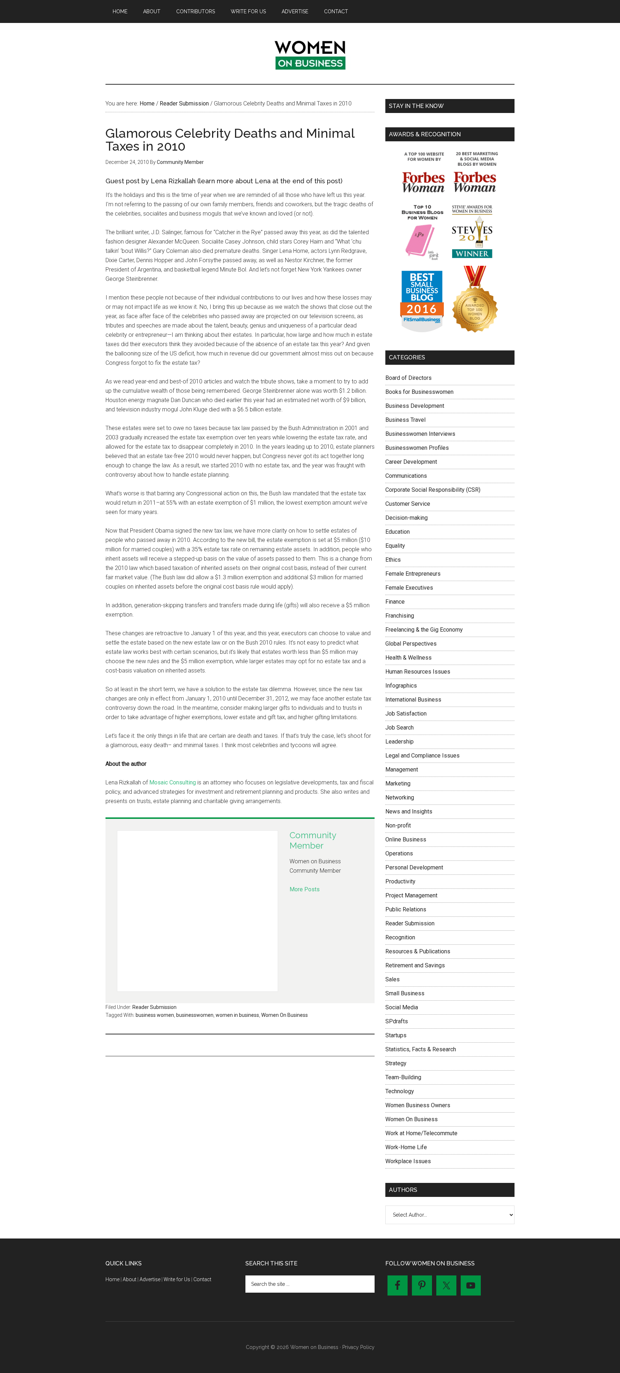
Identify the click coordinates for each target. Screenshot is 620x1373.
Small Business (404, 993)
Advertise (150, 1279)
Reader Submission (154, 1007)
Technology (399, 1091)
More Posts (305, 889)
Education (397, 531)
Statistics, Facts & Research (420, 1049)
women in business (237, 1015)
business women (155, 1015)
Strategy (396, 1063)
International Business (413, 699)
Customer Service (407, 503)
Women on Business (310, 53)
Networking (399, 797)
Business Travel (405, 419)
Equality (395, 545)
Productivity (400, 881)
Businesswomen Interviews (420, 433)
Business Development (414, 405)
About (129, 1279)
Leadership (399, 741)
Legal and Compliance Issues (422, 755)
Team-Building (403, 1077)
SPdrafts (396, 1021)
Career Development (411, 461)
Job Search (399, 727)
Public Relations (405, 909)
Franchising (399, 615)
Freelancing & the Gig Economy (424, 629)
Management (401, 769)
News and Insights (408, 811)
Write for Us (177, 1279)
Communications (406, 475)
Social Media (401, 1007)
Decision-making (406, 517)
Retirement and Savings (415, 965)
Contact (202, 1279)
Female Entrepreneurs (413, 573)
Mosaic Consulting (172, 782)
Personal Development (414, 867)
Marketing (397, 783)
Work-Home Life (406, 1147)
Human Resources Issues (417, 671)
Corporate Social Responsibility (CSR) (432, 489)
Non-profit (398, 825)
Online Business (405, 839)
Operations (399, 853)
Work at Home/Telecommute (421, 1133)
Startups (396, 1035)
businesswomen (194, 1015)
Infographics (401, 685)
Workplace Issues (408, 1161)
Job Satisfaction (406, 713)
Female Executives (409, 587)
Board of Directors (408, 377)
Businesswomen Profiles (417, 447)
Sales (392, 979)
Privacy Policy (358, 1347)
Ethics (393, 559)
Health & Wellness (408, 657)
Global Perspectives (411, 643)
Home (112, 1279)
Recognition (400, 937)
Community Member (313, 840)
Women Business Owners (417, 1105)
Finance (395, 601)
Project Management (411, 895)
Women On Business (284, 1015)
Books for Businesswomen (419, 391)
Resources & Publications (417, 951)
